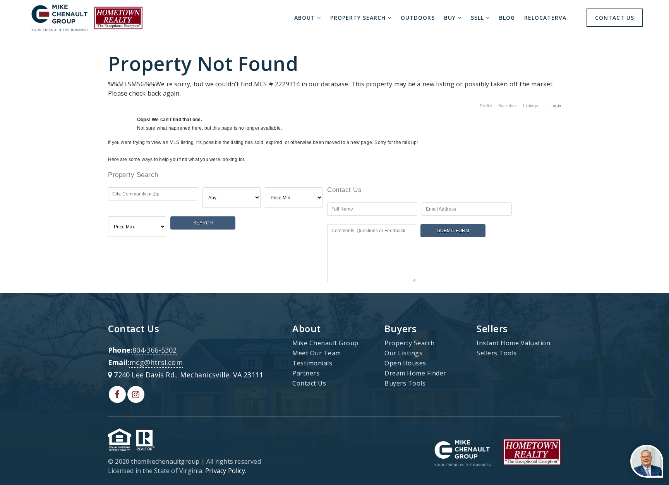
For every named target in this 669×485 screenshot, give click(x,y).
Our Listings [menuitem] (403, 353)
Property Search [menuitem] (359, 17)
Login (556, 105)
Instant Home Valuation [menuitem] (513, 343)
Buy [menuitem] (451, 17)
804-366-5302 (154, 350)
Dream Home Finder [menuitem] (415, 373)
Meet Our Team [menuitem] (316, 353)
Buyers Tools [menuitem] (404, 383)
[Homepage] (86, 17)
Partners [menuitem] (305, 373)
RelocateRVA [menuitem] (545, 17)
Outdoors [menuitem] (418, 17)
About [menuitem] (305, 17)
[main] (334, 162)
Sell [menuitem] (478, 17)
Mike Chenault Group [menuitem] (325, 343)
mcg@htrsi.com (156, 362)
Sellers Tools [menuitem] (497, 353)
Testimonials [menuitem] (312, 363)
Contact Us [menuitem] (614, 17)
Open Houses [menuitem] (405, 363)
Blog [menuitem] (507, 17)
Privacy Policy (225, 470)
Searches (507, 105)
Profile (486, 105)
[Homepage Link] (462, 451)
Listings (530, 105)
